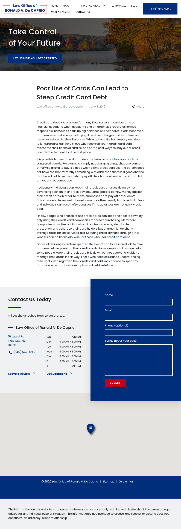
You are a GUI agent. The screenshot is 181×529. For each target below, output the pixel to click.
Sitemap (108, 481)
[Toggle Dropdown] (74, 6)
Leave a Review (19, 374)
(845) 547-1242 (24, 352)
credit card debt (118, 237)
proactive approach (120, 159)
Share (140, 107)
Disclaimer (126, 481)
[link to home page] (25, 9)
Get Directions (56, 374)
